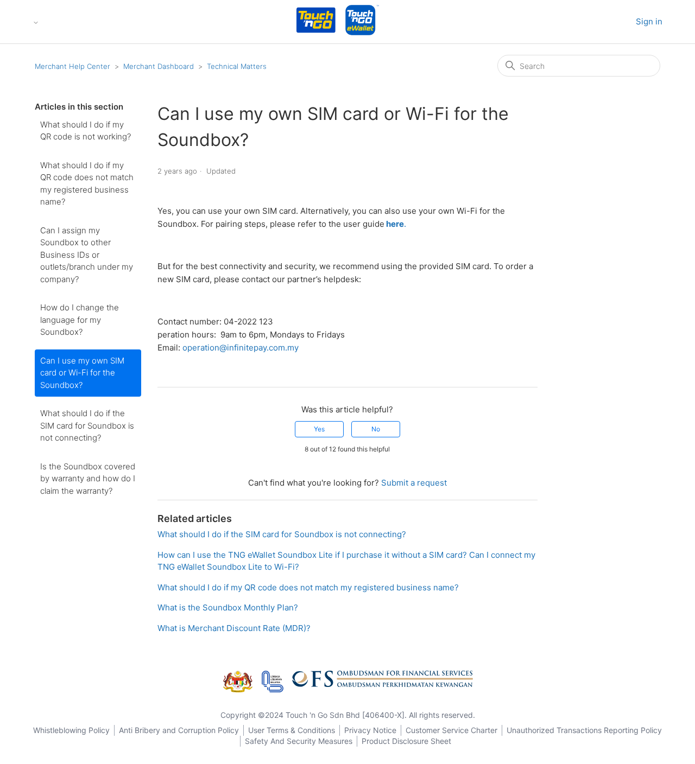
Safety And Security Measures (298, 741)
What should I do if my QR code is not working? (85, 130)
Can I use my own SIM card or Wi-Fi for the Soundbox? (82, 372)
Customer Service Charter (451, 730)
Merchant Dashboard (158, 66)
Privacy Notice (370, 730)
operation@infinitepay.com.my (240, 347)
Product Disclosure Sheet (406, 741)
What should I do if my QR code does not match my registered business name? (87, 183)
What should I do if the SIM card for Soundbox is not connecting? (87, 425)
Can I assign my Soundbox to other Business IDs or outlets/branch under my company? (86, 254)
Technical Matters (237, 66)
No (375, 429)
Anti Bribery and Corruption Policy (179, 730)
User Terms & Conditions (291, 730)
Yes (319, 429)
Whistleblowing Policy (71, 730)
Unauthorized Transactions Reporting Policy (584, 730)
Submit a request (414, 483)
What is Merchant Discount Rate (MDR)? (234, 628)
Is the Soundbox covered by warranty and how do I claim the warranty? (87, 478)
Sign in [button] (649, 21)
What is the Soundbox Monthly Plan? (227, 607)
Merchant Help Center (72, 66)
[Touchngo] (316, 22)
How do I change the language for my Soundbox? (79, 319)
